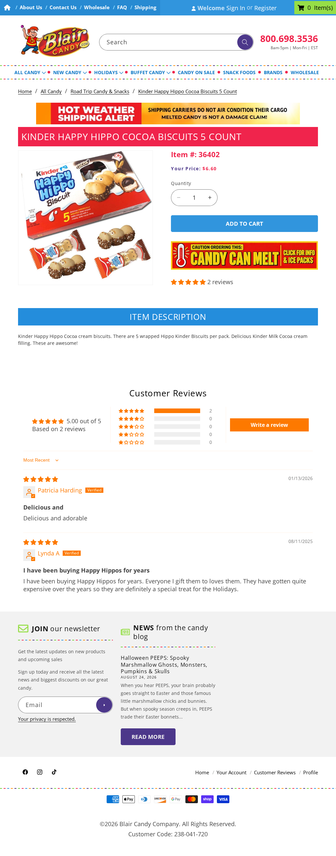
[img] (40, 479)
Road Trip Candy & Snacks (100, 91)
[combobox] (176, 42)
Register (265, 8)
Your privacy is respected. (47, 719)
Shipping (145, 7)
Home (25, 91)
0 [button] (309, 8)
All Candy (51, 91)
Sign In (235, 8)
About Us (31, 7)
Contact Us (63, 7)
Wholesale (97, 7)
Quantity (181, 183)
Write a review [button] (269, 424)
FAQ (122, 7)
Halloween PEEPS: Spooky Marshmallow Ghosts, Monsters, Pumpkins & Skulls (164, 665)
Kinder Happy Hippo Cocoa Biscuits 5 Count (187, 91)
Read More (148, 737)
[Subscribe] (104, 705)
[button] (189, 282)
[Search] (245, 42)
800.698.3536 (289, 38)
